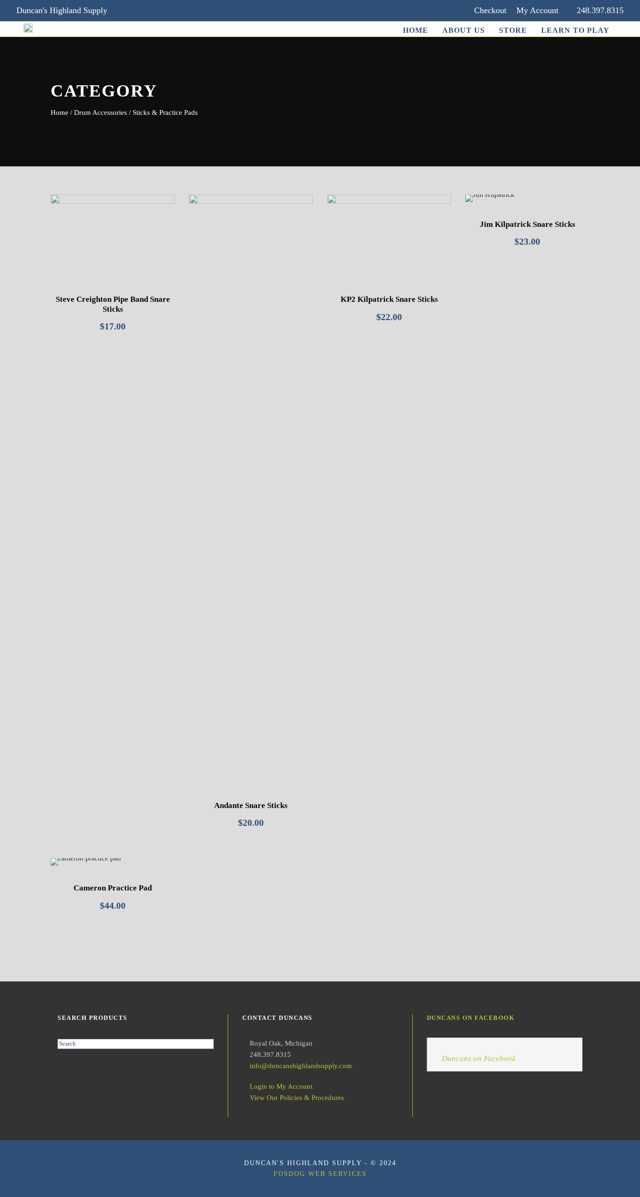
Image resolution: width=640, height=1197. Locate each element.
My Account (537, 10)
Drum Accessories (100, 112)
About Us (463, 30)
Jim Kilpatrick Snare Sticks (527, 224)
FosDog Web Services (320, 1173)
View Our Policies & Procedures (297, 1097)
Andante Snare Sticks (251, 805)
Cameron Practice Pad (113, 887)
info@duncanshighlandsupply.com (301, 1066)
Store (513, 30)
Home (415, 30)
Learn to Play (575, 30)
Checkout (490, 10)
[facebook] (145, 10)
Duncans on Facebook (471, 1017)
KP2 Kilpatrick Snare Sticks (389, 299)
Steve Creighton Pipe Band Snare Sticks (113, 304)
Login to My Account (281, 1086)
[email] (127, 10)
